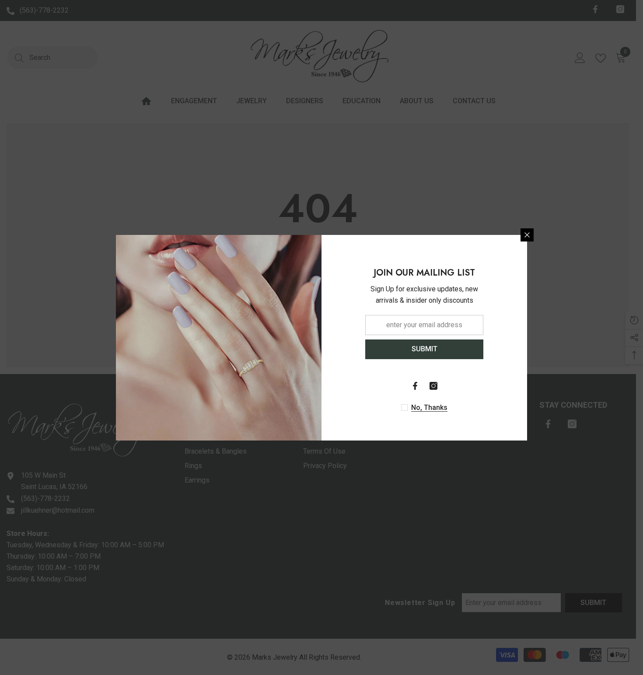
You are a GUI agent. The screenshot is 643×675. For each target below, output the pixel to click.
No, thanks (429, 407)
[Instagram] (433, 386)
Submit (424, 349)
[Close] (527, 234)
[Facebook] (415, 386)
